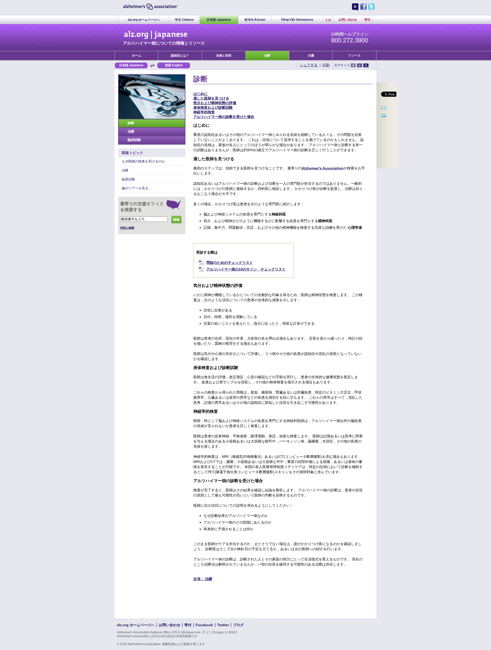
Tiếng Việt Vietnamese (297, 19)
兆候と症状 (223, 55)
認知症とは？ (180, 55)
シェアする (309, 65)
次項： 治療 (202, 579)
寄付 (367, 19)
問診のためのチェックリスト (229, 263)
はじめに (200, 94)
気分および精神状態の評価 (214, 103)
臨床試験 (134, 140)
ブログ (238, 625)
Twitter (223, 625)
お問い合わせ (348, 19)
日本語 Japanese (219, 19)
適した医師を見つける (211, 98)
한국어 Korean (254, 19)
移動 (176, 220)
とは (328, 19)
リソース (354, 55)
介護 (311, 55)
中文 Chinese (184, 19)
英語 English (174, 65)
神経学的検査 (204, 112)
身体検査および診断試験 (213, 107)
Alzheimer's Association (322, 168)
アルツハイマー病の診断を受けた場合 (223, 117)
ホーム (136, 55)
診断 (131, 123)
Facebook (204, 625)
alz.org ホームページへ (144, 19)
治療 (267, 55)
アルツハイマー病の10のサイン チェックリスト (246, 269)
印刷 (326, 65)
